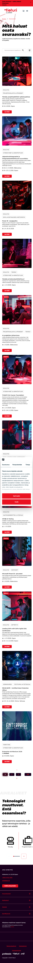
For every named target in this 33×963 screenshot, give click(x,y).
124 (27, 775)
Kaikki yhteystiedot (10, 886)
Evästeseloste (23, 946)
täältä (12, 926)
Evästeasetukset (16, 950)
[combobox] (14, 50)
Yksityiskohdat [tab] (17, 464)
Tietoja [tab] (28, 464)
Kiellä (16, 502)
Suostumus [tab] (6, 464)
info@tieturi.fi (6, 880)
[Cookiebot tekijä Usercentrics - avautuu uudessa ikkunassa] (23, 459)
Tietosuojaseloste (11, 946)
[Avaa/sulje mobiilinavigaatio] (27, 10)
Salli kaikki (16, 496)
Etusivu (4, 19)
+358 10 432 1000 (7, 877)
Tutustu (4, 4)
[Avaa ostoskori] (23, 10)
